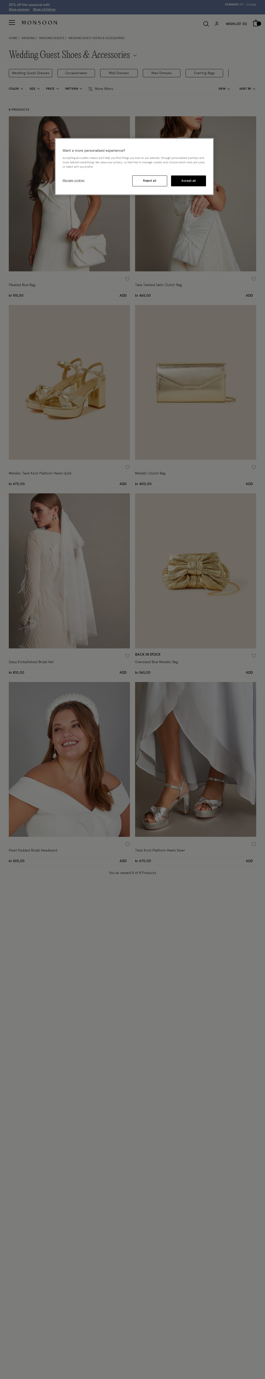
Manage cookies (74, 180)
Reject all (149, 180)
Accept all (188, 180)
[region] (134, 166)
